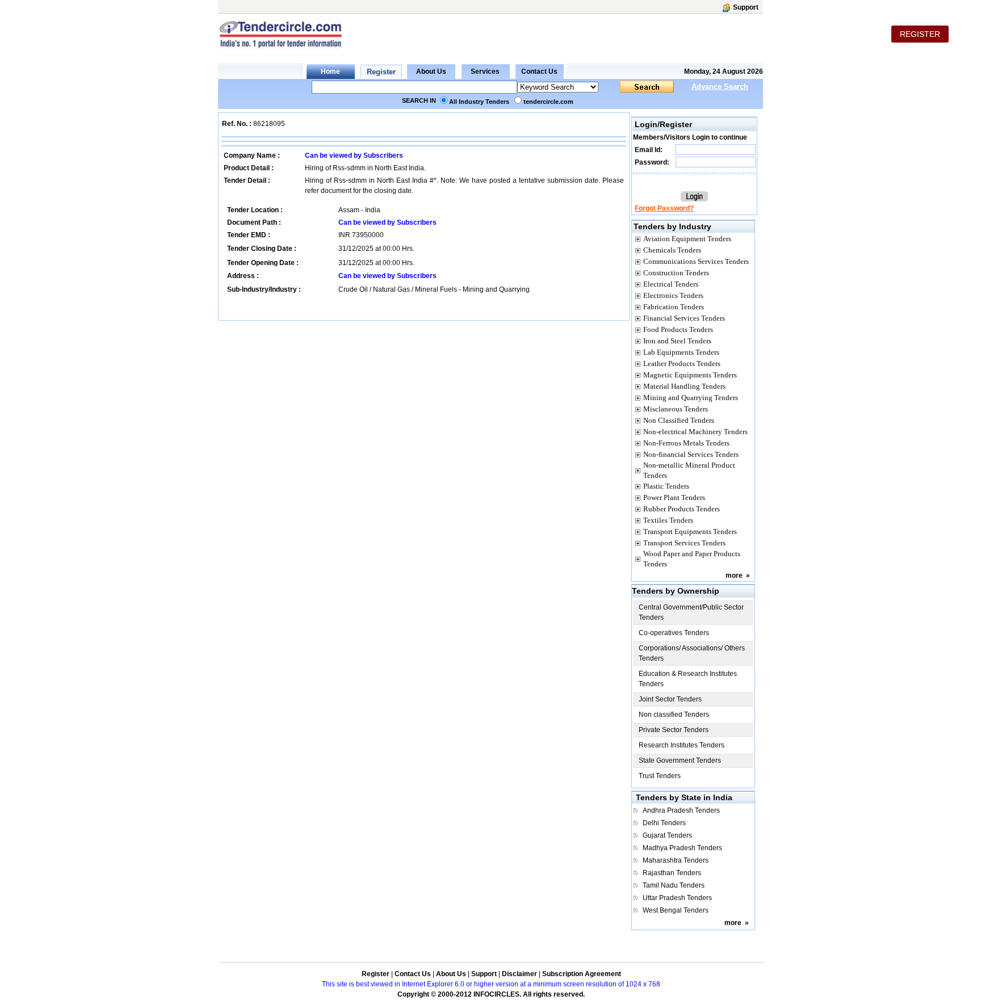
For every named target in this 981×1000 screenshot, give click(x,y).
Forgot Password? (664, 208)
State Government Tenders (680, 760)
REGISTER (920, 34)
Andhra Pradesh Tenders (681, 810)
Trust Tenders (660, 776)
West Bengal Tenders (675, 910)
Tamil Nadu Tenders (674, 885)
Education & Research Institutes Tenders (688, 679)
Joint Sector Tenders (670, 699)
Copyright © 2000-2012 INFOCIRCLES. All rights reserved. (491, 994)
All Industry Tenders (479, 101)
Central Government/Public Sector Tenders (691, 612)
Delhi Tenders (664, 823)
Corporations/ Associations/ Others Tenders (692, 653)
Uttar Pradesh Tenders (677, 898)
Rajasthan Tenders (672, 873)
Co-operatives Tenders (674, 633)
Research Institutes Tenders (681, 745)
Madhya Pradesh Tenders (682, 848)
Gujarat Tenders (667, 835)
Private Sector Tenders (673, 730)
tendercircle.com (548, 101)
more (734, 575)
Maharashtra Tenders (675, 860)
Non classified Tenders (674, 715)
